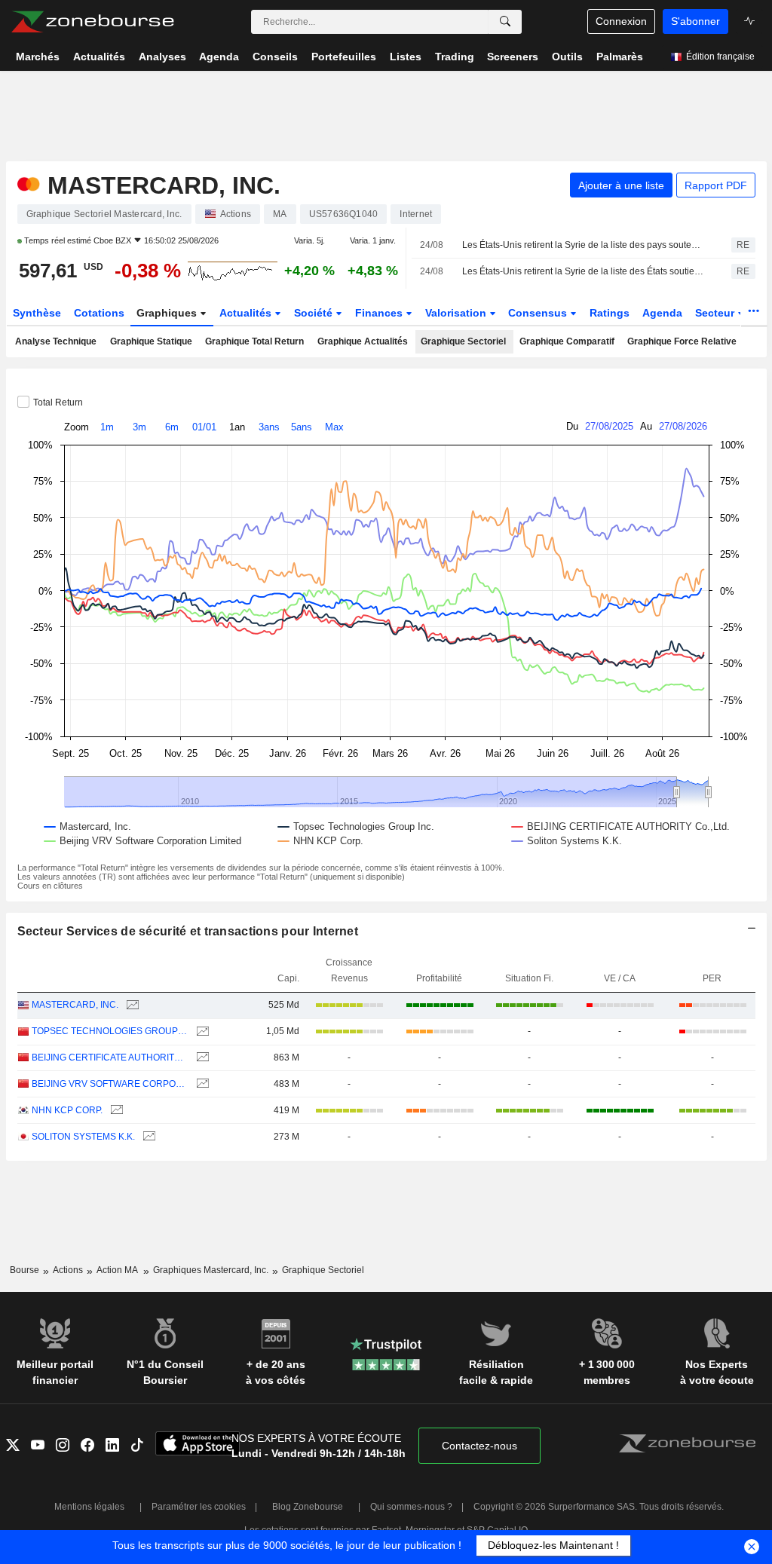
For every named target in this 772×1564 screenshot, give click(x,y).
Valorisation (457, 313)
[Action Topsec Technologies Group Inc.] (201, 1031)
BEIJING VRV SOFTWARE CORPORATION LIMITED (110, 1084)
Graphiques (168, 313)
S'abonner (695, 21)
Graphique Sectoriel (463, 341)
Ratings (610, 313)
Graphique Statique (151, 341)
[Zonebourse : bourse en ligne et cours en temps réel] (92, 22)
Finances (380, 313)
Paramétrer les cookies (199, 1506)
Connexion (621, 21)
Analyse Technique (55, 341)
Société (314, 313)
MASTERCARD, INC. (75, 1004)
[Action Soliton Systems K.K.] (147, 1137)
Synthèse (37, 313)
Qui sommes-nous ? (411, 1506)
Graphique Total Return (254, 341)
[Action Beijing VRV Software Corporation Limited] (201, 1084)
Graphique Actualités (362, 341)
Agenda (662, 313)
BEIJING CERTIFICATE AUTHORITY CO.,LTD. (110, 1057)
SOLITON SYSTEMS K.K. (83, 1136)
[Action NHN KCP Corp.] (115, 1111)
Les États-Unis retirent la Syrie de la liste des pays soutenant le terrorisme (583, 245)
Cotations (99, 313)
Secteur (716, 313)
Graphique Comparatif (566, 341)
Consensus (539, 313)
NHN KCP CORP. (67, 1110)
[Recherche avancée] (505, 22)
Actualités (246, 313)
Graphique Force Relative (682, 341)
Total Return (58, 402)
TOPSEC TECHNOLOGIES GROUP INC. (110, 1031)
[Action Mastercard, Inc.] (131, 1005)
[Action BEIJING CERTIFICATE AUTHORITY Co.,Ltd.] (201, 1058)
